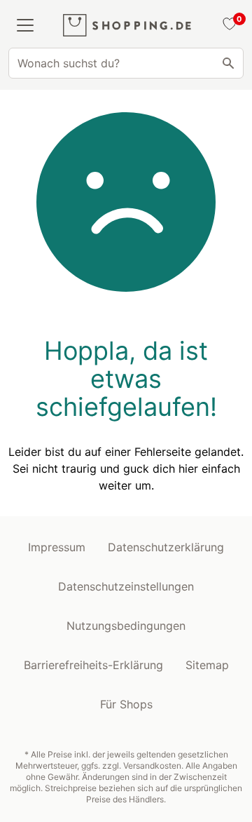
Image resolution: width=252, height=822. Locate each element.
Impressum (56, 547)
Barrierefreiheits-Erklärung (93, 665)
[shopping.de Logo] (127, 25)
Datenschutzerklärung (166, 547)
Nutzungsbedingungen (126, 626)
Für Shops (126, 704)
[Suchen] (228, 63)
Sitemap (207, 665)
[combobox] (126, 63)
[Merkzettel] (227, 25)
